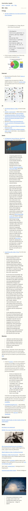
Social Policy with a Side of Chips (12, 252)
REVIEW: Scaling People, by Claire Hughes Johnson (13, 420)
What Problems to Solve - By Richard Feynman (12, 452)
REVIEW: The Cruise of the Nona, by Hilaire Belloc (13, 430)
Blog (15, 5)
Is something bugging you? (11, 404)
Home (3, 5)
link (3, 356)
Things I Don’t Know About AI (16, 121)
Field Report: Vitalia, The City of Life (10, 454)
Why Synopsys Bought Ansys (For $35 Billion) (12, 446)
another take (22, 82)
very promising (19, 113)
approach (16, 412)
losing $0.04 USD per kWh (15, 217)
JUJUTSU (11, 361)
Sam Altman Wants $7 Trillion (11, 108)
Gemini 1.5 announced (10, 112)
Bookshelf (8, 5)
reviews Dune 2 (11, 466)
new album (12, 460)
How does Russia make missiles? (9, 470)
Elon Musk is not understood (8, 427)
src (18, 57)
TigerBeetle (7, 414)
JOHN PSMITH (5, 421)
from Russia (18, 238)
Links (12, 5)
